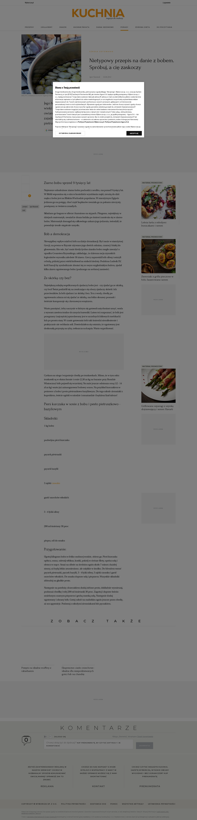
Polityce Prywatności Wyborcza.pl (91, 122)
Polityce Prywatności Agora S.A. (117, 122)
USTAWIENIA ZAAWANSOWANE (70, 133)
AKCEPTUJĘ (134, 133)
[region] (98, 109)
